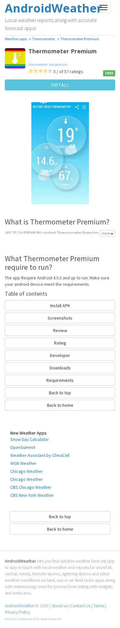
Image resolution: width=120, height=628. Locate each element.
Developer (60, 355)
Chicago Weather (26, 471)
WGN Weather (23, 463)
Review (60, 330)
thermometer (38, 64)
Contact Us (80, 606)
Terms (98, 606)
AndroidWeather (19, 606)
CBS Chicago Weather (31, 487)
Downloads (60, 368)
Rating (60, 343)
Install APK (60, 305)
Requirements (60, 380)
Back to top (60, 393)
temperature (58, 64)
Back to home (60, 405)
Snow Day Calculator (29, 439)
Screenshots (60, 318)
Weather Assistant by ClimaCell (39, 455)
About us (60, 606)
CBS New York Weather (32, 495)
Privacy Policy (17, 612)
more (106, 233)
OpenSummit (22, 447)
